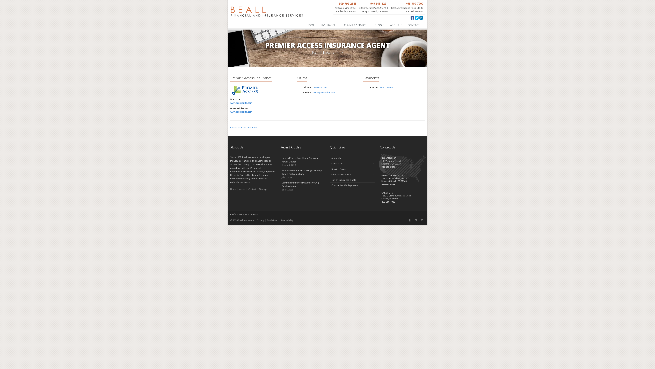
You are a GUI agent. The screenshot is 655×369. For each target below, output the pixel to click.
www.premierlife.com (241, 102)
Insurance (329, 25)
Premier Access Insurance (245, 90)
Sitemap (263, 189)
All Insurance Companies (244, 127)
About (396, 25)
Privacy (260, 220)
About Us (336, 158)
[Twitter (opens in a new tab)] (417, 17)
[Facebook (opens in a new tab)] (412, 17)
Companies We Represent (345, 185)
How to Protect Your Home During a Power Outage (300, 161)
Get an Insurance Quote (343, 179)
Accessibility (287, 220)
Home (311, 25)
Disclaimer (272, 220)
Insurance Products (341, 174)
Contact (415, 25)
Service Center (339, 168)
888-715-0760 (320, 87)
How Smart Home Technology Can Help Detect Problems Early (302, 174)
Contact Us (337, 163)
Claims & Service (356, 25)
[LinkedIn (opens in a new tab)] (421, 17)
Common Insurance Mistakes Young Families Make (300, 186)
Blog (379, 25)
